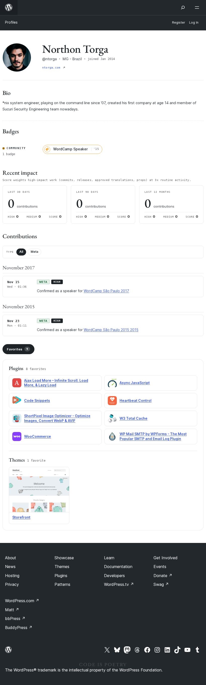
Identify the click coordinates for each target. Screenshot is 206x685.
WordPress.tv (119, 584)
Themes (62, 566)
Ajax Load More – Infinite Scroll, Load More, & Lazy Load (56, 382)
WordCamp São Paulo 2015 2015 (111, 330)
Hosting (12, 575)
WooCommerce (37, 436)
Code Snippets (37, 400)
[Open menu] (198, 7)
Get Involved (165, 557)
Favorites (17, 349)
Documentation (118, 566)
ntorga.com (52, 67)
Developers (114, 575)
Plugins (61, 575)
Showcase (64, 557)
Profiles (11, 22)
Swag (161, 584)
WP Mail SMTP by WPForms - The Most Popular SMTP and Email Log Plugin (153, 436)
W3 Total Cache (133, 418)
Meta (34, 252)
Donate (162, 575)
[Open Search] (183, 7)
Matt (12, 609)
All (21, 252)
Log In (193, 22)
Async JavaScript (135, 383)
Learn (109, 557)
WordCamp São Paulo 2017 (106, 291)
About (10, 557)
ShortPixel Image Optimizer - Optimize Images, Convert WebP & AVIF (57, 418)
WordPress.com (22, 600)
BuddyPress (18, 627)
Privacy (12, 584)
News (10, 566)
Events (159, 566)
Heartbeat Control (135, 400)
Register (178, 22)
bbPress (15, 618)
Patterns (62, 584)
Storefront (21, 517)
